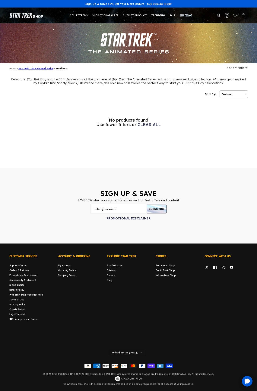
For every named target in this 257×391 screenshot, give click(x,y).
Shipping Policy (67, 275)
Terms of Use (16, 299)
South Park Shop (165, 270)
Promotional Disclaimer (128, 218)
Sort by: (210, 94)
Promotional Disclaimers (23, 275)
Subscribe (157, 209)
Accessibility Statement (22, 280)
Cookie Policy (17, 309)
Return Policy (16, 289)
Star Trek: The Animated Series (35, 68)
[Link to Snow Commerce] (128, 381)
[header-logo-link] (27, 15)
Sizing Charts (16, 285)
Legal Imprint (17, 314)
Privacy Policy (17, 304)
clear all (149, 124)
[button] (218, 15)
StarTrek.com (114, 265)
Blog (109, 280)
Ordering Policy (67, 270)
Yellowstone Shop (166, 275)
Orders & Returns (19, 270)
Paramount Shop (165, 265)
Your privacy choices (26, 319)
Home (12, 68)
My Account (64, 265)
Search (111, 275)
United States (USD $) (125, 352)
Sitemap (111, 270)
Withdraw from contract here (26, 294)
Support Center (18, 265)
